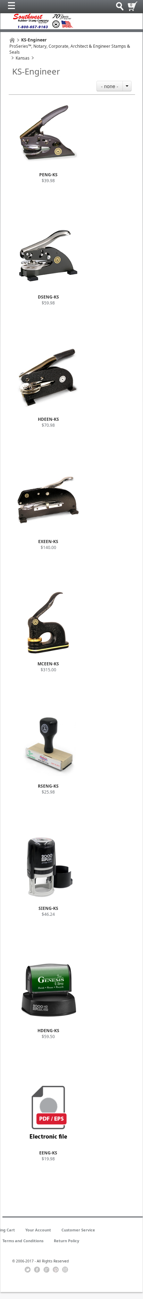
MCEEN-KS (48, 664)
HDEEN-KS (48, 419)
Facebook (37, 1270)
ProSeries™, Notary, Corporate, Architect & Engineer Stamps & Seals (69, 49)
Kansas (23, 58)
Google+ (46, 1270)
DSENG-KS (48, 297)
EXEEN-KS (48, 541)
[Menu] (13, 7)
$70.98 (48, 425)
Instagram (65, 1270)
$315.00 (48, 670)
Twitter (28, 1270)
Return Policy (66, 1240)
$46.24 (48, 914)
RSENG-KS (48, 786)
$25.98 (48, 792)
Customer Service (78, 1229)
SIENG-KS (48, 908)
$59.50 (48, 1036)
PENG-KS (48, 175)
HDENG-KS (48, 1031)
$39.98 (48, 181)
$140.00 (48, 547)
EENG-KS (48, 1153)
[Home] (12, 40)
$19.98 (48, 1159)
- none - (109, 86)
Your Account (38, 1229)
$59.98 (48, 303)
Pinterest (56, 1270)
